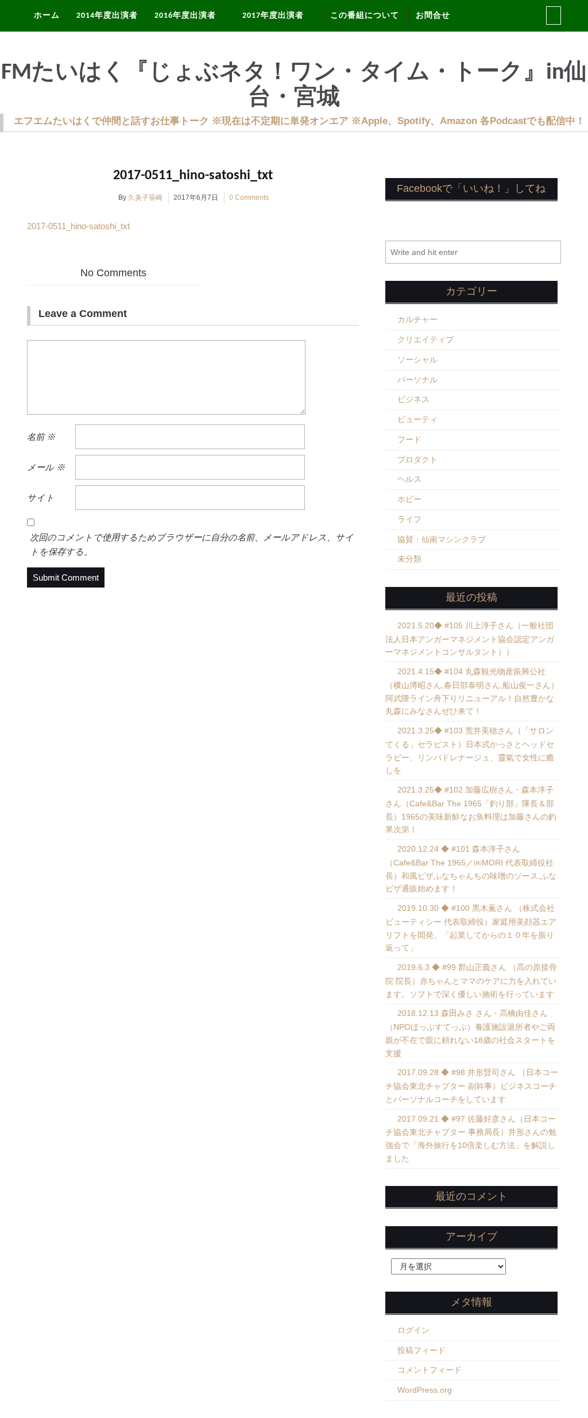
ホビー (409, 499)
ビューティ (417, 419)
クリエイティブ (425, 339)
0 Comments (249, 198)
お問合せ (433, 15)
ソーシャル (417, 359)
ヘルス (409, 479)
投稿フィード (421, 1350)
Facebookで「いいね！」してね (471, 188)
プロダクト (417, 459)
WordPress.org (424, 1389)
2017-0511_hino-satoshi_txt (193, 176)
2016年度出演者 (185, 15)
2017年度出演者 (273, 15)
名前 (41, 437)
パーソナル (417, 379)
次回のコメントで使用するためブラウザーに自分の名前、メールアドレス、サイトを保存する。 (192, 544)
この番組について (364, 15)
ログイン (413, 1330)
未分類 (409, 558)
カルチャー (417, 319)
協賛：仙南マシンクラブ (441, 539)
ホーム (47, 15)
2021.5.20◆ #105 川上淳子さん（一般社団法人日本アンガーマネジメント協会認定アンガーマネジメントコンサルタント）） (469, 639)
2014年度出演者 (107, 15)
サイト (41, 498)
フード (409, 439)
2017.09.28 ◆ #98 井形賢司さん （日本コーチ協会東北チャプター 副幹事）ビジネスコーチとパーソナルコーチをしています (471, 1086)
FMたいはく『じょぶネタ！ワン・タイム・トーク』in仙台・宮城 (294, 85)
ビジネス (413, 399)
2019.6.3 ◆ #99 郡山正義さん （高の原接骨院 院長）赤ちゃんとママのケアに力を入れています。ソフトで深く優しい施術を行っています (471, 981)
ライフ (409, 519)
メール (46, 467)
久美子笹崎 (145, 198)
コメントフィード (429, 1369)
